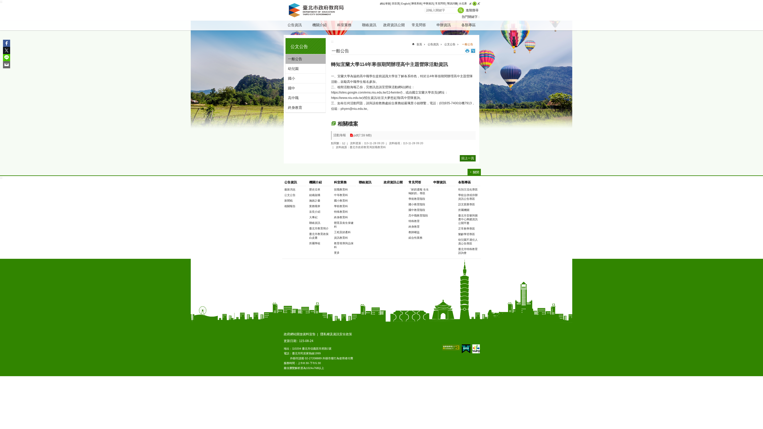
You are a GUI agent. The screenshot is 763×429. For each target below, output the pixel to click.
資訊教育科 (341, 237)
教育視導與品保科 (343, 245)
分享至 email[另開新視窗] (6, 64)
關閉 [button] (476, 172)
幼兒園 (293, 69)
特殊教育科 (341, 211)
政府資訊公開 (394, 25)
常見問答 (440, 3)
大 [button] (479, 4)
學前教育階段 (417, 198)
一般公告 (295, 59)
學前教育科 (341, 206)
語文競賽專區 (466, 204)
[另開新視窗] (451, 347)
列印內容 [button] (467, 50)
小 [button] (470, 4)
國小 (291, 78)
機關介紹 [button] (319, 25)
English (405, 3)
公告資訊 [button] (295, 25)
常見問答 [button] (419, 25)
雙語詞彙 (452, 3)
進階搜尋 (472, 10)
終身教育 (295, 108)
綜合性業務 (415, 237)
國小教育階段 (417, 204)
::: (1, 1)
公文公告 (449, 44)
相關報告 (289, 206)
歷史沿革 (314, 189)
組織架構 (314, 195)
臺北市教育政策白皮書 (319, 235)
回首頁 (396, 3)
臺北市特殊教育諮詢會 (468, 250)
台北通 (463, 3)
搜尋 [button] (461, 10)
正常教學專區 (466, 228)
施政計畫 (314, 200)
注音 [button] (473, 50)
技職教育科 (341, 189)
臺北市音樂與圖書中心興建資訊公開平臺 (468, 219)
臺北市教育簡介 (319, 228)
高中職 (293, 98)
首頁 (419, 44)
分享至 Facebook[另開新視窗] (6, 43)
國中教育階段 (417, 210)
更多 (337, 252)
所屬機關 (463, 210)
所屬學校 (314, 243)
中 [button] (475, 4)
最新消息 (289, 189)
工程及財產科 (342, 232)
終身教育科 (341, 217)
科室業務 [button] (344, 25)
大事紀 (313, 217)
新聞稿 (288, 200)
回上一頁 (467, 158)
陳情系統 (416, 3)
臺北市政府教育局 (317, 10)
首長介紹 (314, 211)
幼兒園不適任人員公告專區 (468, 241)
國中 (291, 88)
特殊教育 (414, 221)
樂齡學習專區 (466, 234)
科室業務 (340, 182)
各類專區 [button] (468, 25)
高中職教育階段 (418, 215)
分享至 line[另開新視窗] (6, 57)
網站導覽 (385, 3)
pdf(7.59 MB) (362, 135)
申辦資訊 (428, 3)
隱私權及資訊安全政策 (336, 334)
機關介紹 (315, 182)
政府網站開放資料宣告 (300, 334)
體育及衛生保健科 (343, 224)
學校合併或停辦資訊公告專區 (468, 196)
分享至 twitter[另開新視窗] (6, 50)
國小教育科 (341, 200)
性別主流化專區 (468, 189)
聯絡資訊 (369, 25)
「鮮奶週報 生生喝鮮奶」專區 (419, 191)
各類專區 (464, 182)
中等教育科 (341, 195)
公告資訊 (433, 44)
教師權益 (414, 232)
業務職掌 (314, 206)
